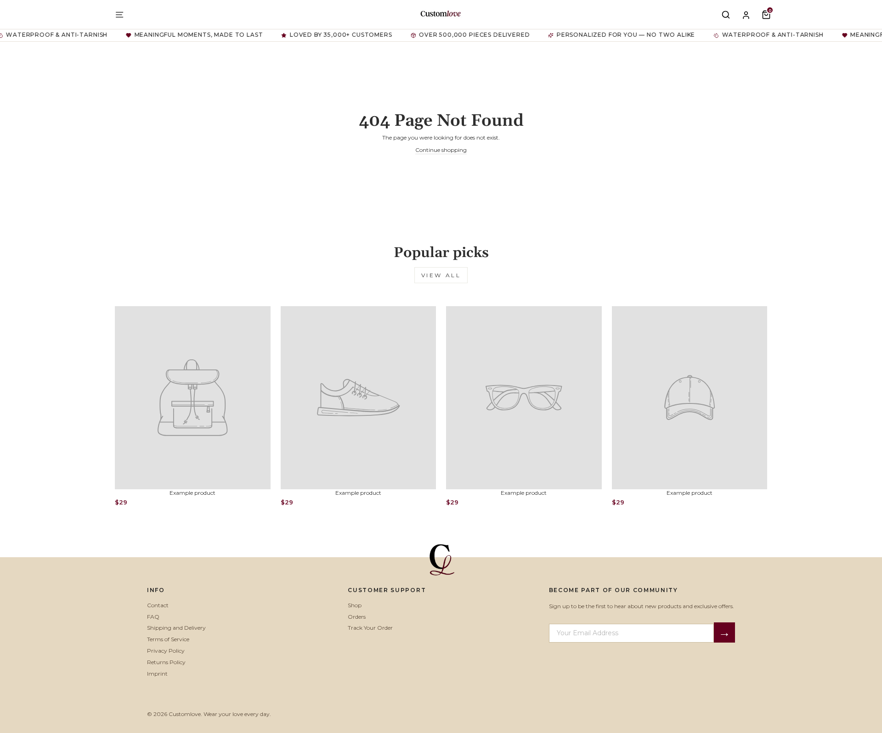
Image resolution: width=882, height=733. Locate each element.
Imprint (157, 673)
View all (441, 275)
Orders (357, 616)
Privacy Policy (166, 650)
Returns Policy (166, 662)
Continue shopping (441, 149)
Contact (158, 605)
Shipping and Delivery (176, 627)
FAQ (153, 616)
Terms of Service (168, 639)
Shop (355, 605)
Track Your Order (370, 627)
